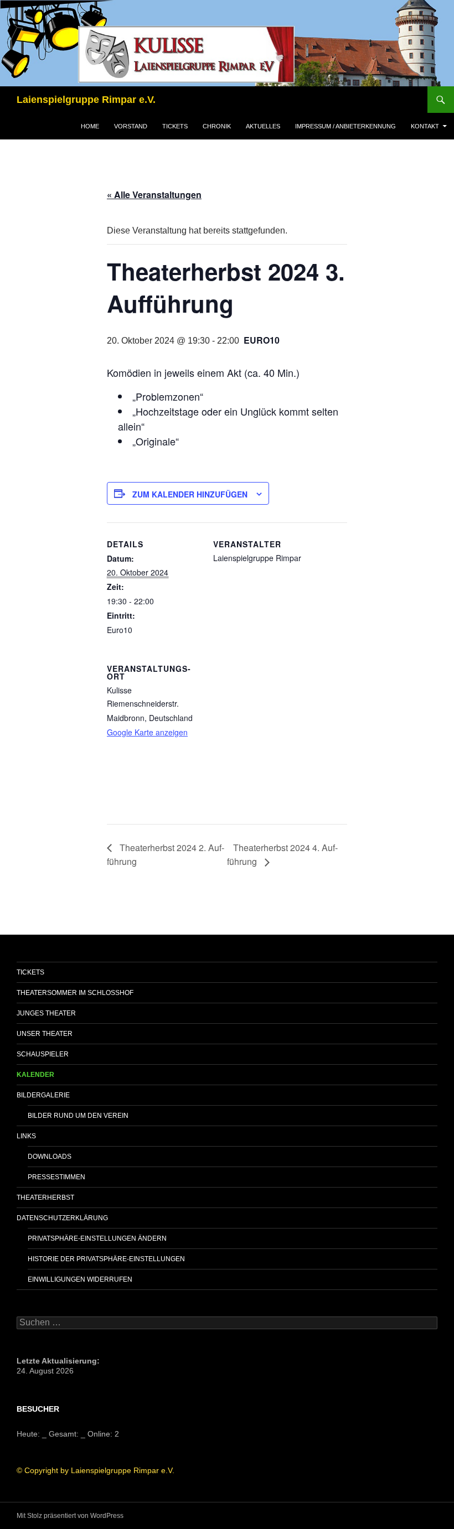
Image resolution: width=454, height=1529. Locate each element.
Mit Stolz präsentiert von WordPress (70, 1516)
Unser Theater (45, 1034)
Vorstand (130, 126)
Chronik (217, 126)
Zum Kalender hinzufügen (189, 494)
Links (26, 1136)
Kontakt (425, 126)
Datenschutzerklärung (62, 1218)
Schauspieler (43, 1054)
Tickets (175, 126)
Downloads (49, 1156)
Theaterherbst (45, 1197)
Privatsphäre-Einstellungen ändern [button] (97, 1238)
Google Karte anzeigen (147, 732)
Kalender (35, 1075)
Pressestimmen (56, 1177)
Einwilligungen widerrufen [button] (80, 1279)
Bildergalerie (43, 1095)
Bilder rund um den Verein (78, 1115)
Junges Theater (46, 1013)
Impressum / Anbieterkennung (345, 126)
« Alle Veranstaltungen (154, 194)
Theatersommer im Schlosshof (75, 993)
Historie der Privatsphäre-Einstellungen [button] (106, 1259)
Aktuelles (263, 126)
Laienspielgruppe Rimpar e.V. (86, 99)
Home (90, 126)
